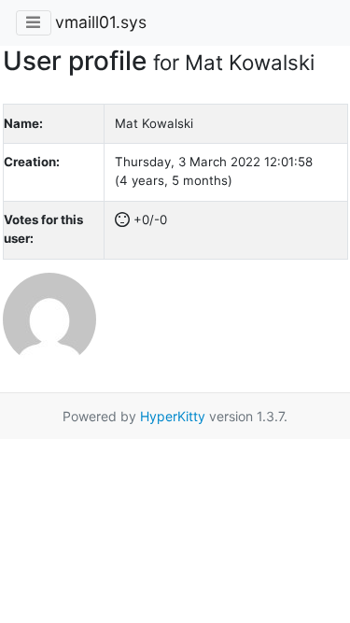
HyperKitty (172, 416)
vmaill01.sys (101, 22)
